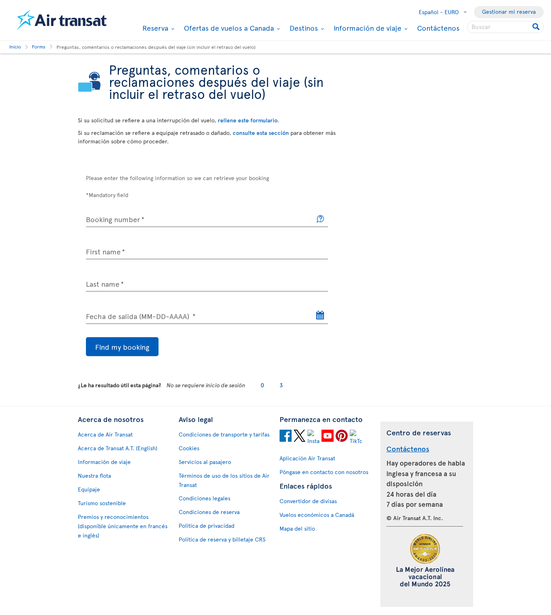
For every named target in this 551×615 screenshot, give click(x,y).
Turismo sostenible (102, 503)
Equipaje (89, 489)
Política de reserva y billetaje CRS (222, 539)
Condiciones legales (204, 498)
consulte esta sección (261, 132)
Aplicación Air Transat (307, 458)
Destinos (303, 28)
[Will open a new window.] (286, 437)
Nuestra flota (94, 475)
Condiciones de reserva (209, 512)
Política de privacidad (206, 525)
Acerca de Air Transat (105, 434)
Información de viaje (366, 28)
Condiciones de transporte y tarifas (224, 434)
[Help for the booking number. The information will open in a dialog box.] (320, 219)
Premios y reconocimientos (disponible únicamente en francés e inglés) (122, 526)
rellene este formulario (248, 120)
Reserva (154, 28)
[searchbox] (505, 27)
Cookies (189, 448)
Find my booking (122, 347)
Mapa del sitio (297, 528)
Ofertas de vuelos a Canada (228, 28)
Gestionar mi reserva (509, 11)
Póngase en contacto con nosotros (324, 472)
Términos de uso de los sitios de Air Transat (224, 480)
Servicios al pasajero (205, 462)
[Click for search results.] (537, 27)
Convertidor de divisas (308, 501)
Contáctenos (438, 28)
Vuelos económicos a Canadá (317, 514)
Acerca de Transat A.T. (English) (117, 448)
